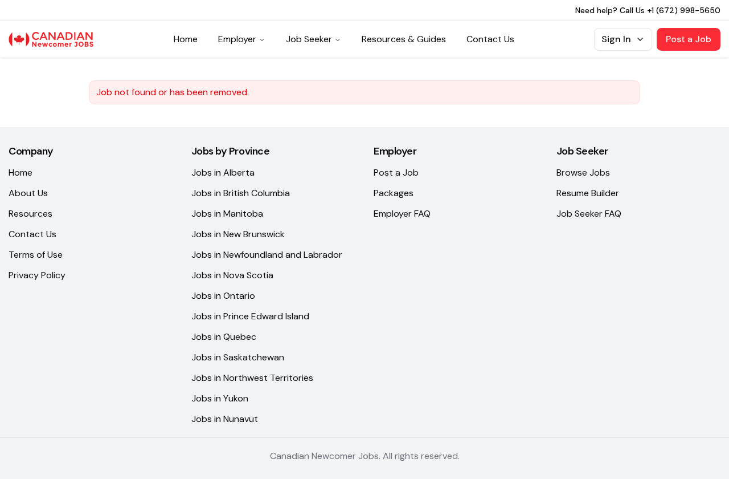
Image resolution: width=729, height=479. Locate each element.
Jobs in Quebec (223, 337)
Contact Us (490, 39)
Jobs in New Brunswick (238, 234)
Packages (393, 193)
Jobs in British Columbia (240, 193)
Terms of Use (36, 255)
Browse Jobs (583, 172)
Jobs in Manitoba (227, 214)
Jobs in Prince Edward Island (250, 316)
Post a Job (688, 39)
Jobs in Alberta (223, 172)
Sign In (616, 39)
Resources (30, 214)
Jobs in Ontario (223, 296)
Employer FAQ (402, 214)
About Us (28, 193)
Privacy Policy (37, 275)
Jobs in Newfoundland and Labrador (266, 255)
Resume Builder (587, 193)
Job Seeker (309, 39)
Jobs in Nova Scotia (232, 275)
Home (186, 39)
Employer (237, 39)
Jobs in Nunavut (224, 419)
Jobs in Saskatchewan (237, 357)
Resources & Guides (404, 39)
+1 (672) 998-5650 (683, 10)
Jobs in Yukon (219, 398)
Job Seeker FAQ (588, 214)
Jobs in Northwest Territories (252, 378)
